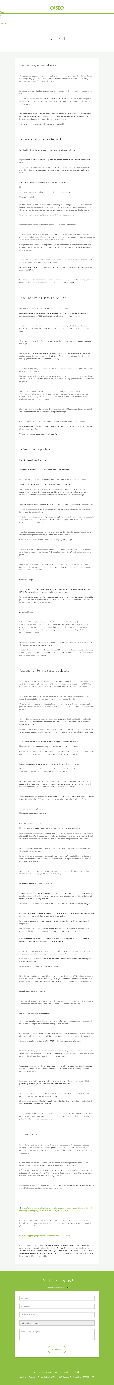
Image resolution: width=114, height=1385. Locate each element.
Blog (1, 17)
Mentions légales (73, 1372)
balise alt (3, 23)
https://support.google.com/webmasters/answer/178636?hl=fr (46, 1235)
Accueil (2, 12)
